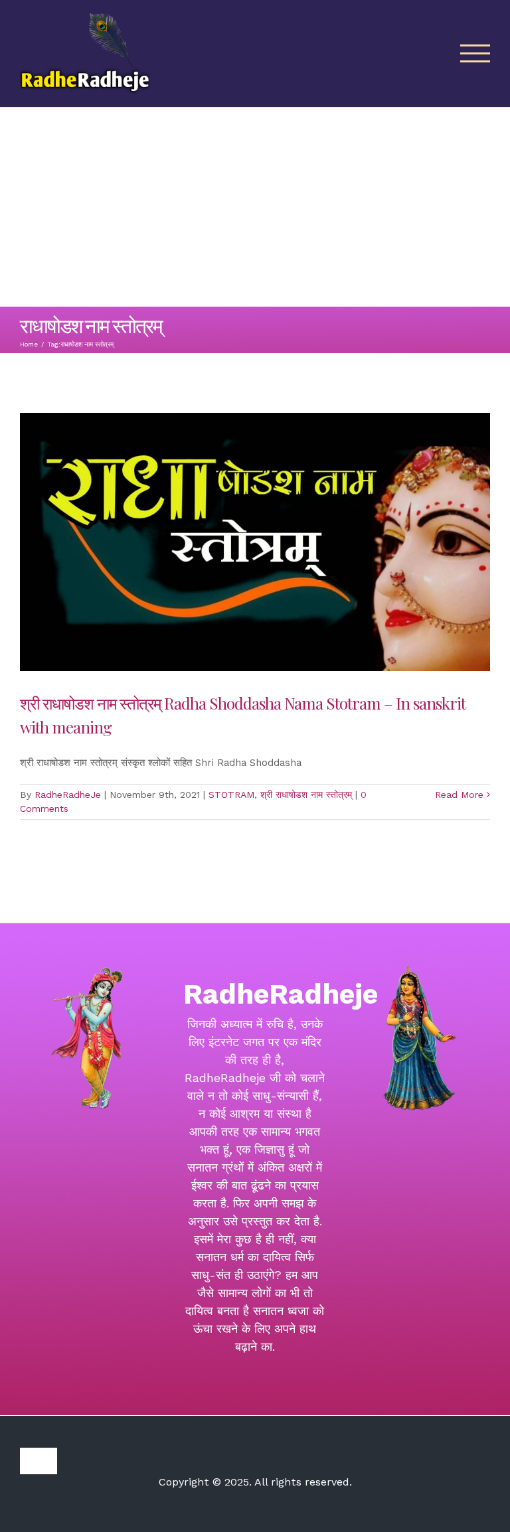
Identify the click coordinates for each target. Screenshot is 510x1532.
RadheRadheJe (68, 794)
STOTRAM (231, 794)
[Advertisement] (255, 207)
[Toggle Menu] (475, 53)
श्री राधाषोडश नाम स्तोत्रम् (306, 794)
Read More (459, 794)
